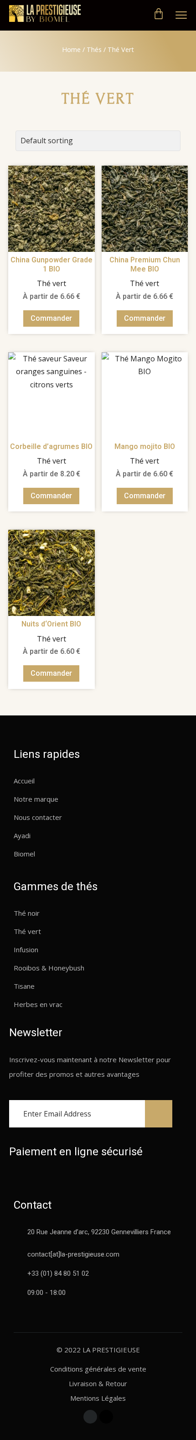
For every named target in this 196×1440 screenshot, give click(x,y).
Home (71, 49)
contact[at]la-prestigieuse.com (73, 1254)
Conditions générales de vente (98, 1368)
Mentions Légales (98, 1398)
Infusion (26, 949)
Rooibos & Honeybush (49, 967)
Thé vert (27, 931)
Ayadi (22, 835)
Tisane (24, 986)
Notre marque (36, 798)
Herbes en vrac (38, 1004)
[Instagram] (106, 1417)
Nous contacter (38, 817)
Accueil (24, 780)
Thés (94, 49)
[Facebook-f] (90, 1417)
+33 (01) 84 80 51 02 (58, 1273)
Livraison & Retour (98, 1383)
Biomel (24, 853)
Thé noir (27, 913)
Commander (51, 318)
